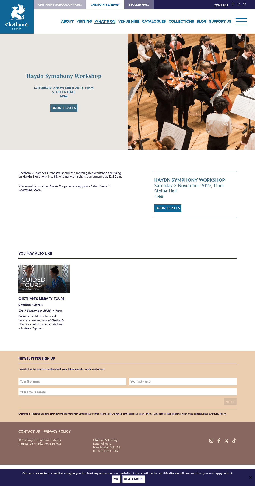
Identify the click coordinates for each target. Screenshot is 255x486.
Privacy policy (57, 431)
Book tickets (64, 108)
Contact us (29, 431)
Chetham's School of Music (60, 4)
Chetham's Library (17, 17)
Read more (133, 479)
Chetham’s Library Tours (41, 299)
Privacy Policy (219, 413)
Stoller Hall (139, 4)
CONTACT (221, 5)
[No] (250, 477)
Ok (116, 479)
